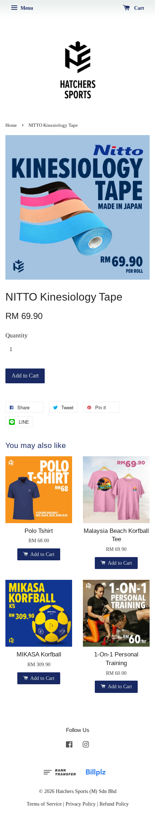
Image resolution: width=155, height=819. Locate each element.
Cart (138, 8)
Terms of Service (44, 804)
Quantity (16, 335)
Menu (26, 8)
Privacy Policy (81, 804)
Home (11, 125)
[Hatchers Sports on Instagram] (86, 746)
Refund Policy (114, 804)
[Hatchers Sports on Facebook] (69, 746)
